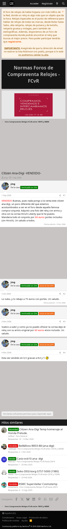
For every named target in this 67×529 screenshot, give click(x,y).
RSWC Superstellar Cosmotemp (38, 484)
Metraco (11, 461)
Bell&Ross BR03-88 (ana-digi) (36, 445)
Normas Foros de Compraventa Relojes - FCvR (33, 74)
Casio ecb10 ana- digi (30, 458)
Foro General (21, 436)
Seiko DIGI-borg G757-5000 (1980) (38, 471)
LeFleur (11, 436)
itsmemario (13, 487)
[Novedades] (57, 3)
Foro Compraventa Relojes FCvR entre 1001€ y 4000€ (41, 448)
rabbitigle (12, 448)
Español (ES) (10, 513)
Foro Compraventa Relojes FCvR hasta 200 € (36, 461)
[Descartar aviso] (62, 12)
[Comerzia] (33, 105)
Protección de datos (38, 517)
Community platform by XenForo (27, 526)
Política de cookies (10, 520)
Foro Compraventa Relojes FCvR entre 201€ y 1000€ (37, 474)
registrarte (14, 41)
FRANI (10, 474)
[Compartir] (60, 195)
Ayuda (24, 520)
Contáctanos (8, 517)
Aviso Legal (21, 517)
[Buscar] (63, 3)
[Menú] (4, 3)
